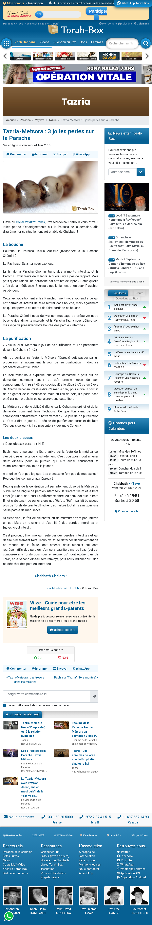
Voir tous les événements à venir (127, 281)
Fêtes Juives (11, 856)
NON (64, 658)
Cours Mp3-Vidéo (14, 864)
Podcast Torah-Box (53, 873)
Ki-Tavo (134, 484)
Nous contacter (21, 817)
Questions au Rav (127, 298)
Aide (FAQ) (86, 873)
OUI (39, 658)
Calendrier (127, 23)
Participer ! (98, 14)
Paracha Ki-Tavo (13, 23)
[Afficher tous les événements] (50, 3)
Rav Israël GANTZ (114, 911)
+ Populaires (118, 293)
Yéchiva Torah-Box (15, 869)
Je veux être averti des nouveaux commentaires (39, 705)
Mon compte (15, 3)
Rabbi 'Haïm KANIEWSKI (38, 911)
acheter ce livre (64, 630)
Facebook (126, 856)
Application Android (133, 877)
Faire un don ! (87, 860)
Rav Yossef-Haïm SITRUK (139, 911)
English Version (50, 877)
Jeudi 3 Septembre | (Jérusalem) (125, 222)
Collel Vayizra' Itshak (30, 222)
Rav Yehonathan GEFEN (85, 771)
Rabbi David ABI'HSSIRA (63, 911)
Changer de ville (127, 511)
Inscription (35, 3)
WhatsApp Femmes (132, 869)
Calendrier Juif (50, 852)
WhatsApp (127, 864)
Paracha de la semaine (17, 852)
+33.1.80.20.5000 (59, 817)
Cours (139, 293)
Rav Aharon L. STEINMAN (13, 911)
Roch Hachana (25, 42)
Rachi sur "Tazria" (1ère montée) (75, 677)
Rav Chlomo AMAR (89, 911)
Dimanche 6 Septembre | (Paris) (126, 244)
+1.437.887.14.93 (135, 817)
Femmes (97, 42)
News (6, 860)
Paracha (25, 120)
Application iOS (130, 873)
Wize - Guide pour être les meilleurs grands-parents (58, 605)
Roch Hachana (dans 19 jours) (42, 23)
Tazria (53, 120)
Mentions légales (90, 864)
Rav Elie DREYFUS (31, 743)
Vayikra (39, 120)
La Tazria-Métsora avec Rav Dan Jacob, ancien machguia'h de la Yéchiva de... (33, 787)
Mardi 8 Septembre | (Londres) (126, 266)
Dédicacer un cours (15, 873)
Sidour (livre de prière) (55, 856)
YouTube (126, 860)
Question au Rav (64, 42)
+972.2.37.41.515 (97, 817)
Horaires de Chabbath (55, 860)
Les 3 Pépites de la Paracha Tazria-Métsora (33, 755)
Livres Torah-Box (52, 864)
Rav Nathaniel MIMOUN (34, 771)
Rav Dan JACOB (30, 807)
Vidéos (44, 42)
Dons (83, 42)
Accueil (11, 120)
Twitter (125, 852)
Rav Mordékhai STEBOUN (63, 588)
